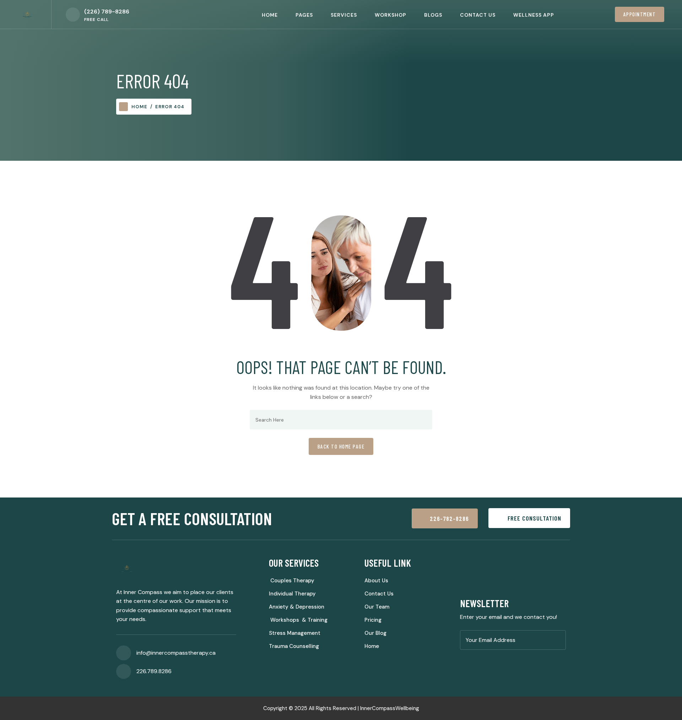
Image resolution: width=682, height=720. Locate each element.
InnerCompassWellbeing (389, 708)
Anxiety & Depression (296, 606)
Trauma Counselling (294, 646)
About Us (376, 580)
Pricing (372, 619)
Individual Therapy (292, 593)
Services (344, 15)
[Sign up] (558, 640)
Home (270, 15)
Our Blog (375, 633)
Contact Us (478, 15)
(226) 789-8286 (106, 11)
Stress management (294, 633)
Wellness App (533, 15)
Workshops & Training (298, 619)
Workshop (390, 15)
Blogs (433, 15)
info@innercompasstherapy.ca (176, 652)
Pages (304, 15)
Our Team (376, 606)
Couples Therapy (291, 580)
